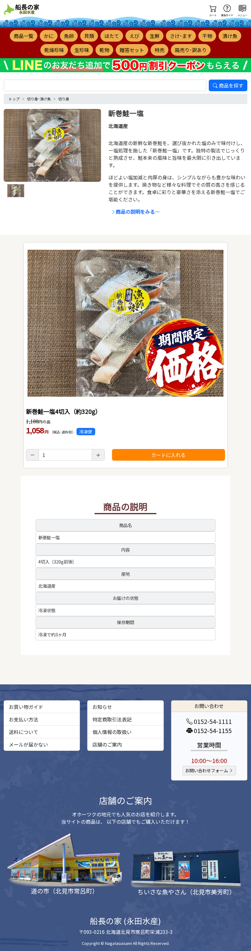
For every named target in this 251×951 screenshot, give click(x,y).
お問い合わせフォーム (207, 770)
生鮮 (154, 35)
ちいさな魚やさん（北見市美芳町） (186, 891)
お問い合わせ (209, 706)
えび (134, 35)
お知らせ (102, 706)
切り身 (63, 98)
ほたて (111, 35)
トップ (14, 98)
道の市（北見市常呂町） (64, 890)
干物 (207, 35)
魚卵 (69, 35)
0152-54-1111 (212, 721)
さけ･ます (181, 35)
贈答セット (132, 50)
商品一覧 (23, 35)
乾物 (104, 50)
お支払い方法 (23, 719)
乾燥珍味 (54, 50)
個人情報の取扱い (112, 732)
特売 (159, 50)
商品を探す (231, 85)
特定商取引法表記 (112, 719)
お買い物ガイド (26, 706)
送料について (23, 732)
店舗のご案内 (107, 744)
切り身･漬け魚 (39, 98)
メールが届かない (28, 744)
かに (49, 35)
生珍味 (81, 50)
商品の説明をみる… (138, 211)
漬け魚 (230, 35)
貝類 (89, 35)
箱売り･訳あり (191, 50)
